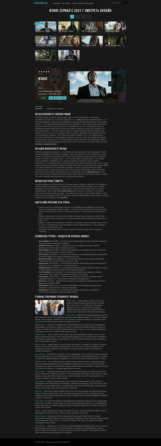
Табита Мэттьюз (40, 362)
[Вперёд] (109, 83)
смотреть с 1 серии (58, 98)
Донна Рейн (39, 401)
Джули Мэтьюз (40, 416)
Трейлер (43, 98)
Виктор (37, 411)
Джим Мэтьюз (40, 354)
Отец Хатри (71, 315)
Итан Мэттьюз (40, 426)
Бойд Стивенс (71, 301)
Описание (38, 108)
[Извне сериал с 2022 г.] (40, 3)
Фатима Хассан (40, 334)
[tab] (38, 108)
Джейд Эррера (40, 325)
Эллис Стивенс (40, 371)
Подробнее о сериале (55, 108)
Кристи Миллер (40, 344)
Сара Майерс (39, 381)
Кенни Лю (38, 391)
